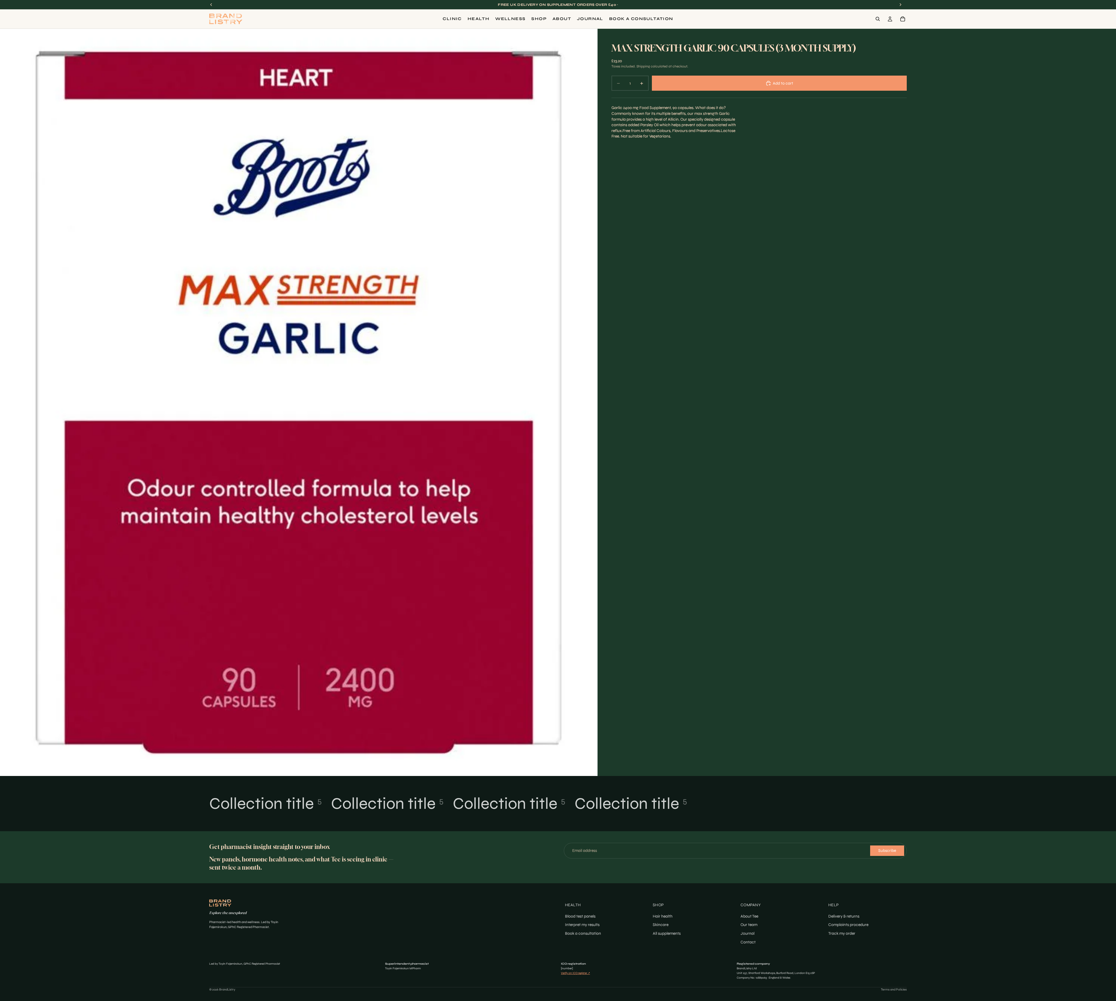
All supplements (667, 933)
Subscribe (887, 850)
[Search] (877, 19)
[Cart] (902, 19)
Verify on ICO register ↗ (575, 973)
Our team (749, 925)
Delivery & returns (843, 916)
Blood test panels (580, 916)
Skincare (660, 925)
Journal (747, 933)
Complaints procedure (848, 925)
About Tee (749, 916)
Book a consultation (583, 933)
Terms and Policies (894, 989)
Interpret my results (582, 925)
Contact (748, 942)
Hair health (663, 916)
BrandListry (227, 989)
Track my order (841, 933)
